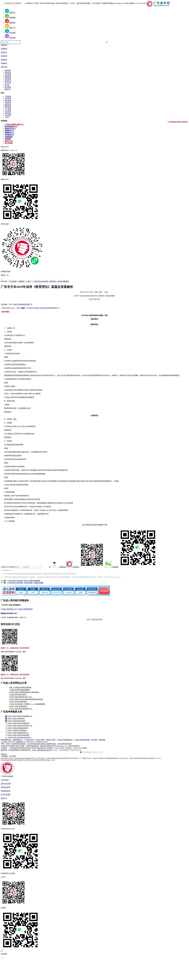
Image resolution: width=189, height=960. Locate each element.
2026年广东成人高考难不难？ (15, 718)
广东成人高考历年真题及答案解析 (19, 690)
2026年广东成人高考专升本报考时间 (17, 723)
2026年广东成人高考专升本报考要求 (17, 735)
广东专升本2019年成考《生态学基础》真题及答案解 (25, 583)
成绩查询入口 (9, 130)
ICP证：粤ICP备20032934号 (41, 750)
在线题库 (4, 59)
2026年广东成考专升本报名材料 (16, 730)
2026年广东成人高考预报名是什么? (17, 733)
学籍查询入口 (9, 133)
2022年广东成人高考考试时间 (18, 701)
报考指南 (8, 77)
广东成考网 (13, 281)
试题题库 (21, 281)
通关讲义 (4, 52)
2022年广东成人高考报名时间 (18, 706)
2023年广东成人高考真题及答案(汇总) (20, 708)
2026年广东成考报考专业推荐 (15, 721)
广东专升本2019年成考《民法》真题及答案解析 (23, 580)
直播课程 (4, 49)
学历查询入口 (9, 135)
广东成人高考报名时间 (65, 740)
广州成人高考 (39, 740)
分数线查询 (9, 137)
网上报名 (8, 87)
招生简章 (8, 75)
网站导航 (102, 740)
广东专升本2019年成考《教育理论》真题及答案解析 (51, 281)
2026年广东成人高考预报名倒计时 (17, 728)
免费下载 (4, 67)
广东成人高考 (28, 740)
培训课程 (4, 56)
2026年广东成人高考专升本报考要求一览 (19, 716)
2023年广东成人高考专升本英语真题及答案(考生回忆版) (26, 699)
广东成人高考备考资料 (25, 609)
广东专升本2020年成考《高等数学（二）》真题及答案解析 (27, 704)
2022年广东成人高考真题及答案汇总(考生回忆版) (24, 692)
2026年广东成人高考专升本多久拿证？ (18, 737)
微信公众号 (9, 141)
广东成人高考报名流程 (82, 740)
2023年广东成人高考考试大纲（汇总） (21, 697)
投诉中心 (4, 754)
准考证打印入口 (10, 128)
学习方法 (8, 83)
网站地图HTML (6, 740)
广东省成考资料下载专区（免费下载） (178, 121)
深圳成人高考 (50, 740)
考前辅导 (4, 63)
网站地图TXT (18, 740)
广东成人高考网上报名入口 (14, 124)
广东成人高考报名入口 (9, 609)
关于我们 (94, 740)
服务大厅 (8, 89)
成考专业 (8, 81)
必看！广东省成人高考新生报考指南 (20, 687)
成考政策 (8, 72)
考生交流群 (9, 143)
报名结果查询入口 (11, 126)
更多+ (8, 117)
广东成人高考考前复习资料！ (18, 694)
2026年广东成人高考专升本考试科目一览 (19, 725)
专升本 (7, 85)
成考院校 (8, 79)
